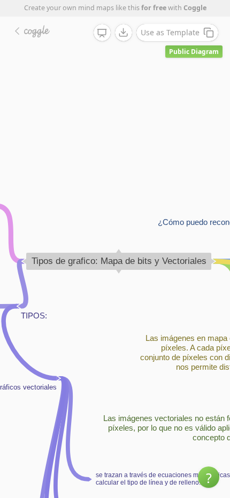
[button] (208, 477)
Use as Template (170, 32)
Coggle (194, 7)
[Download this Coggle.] (123, 32)
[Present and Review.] (102, 33)
